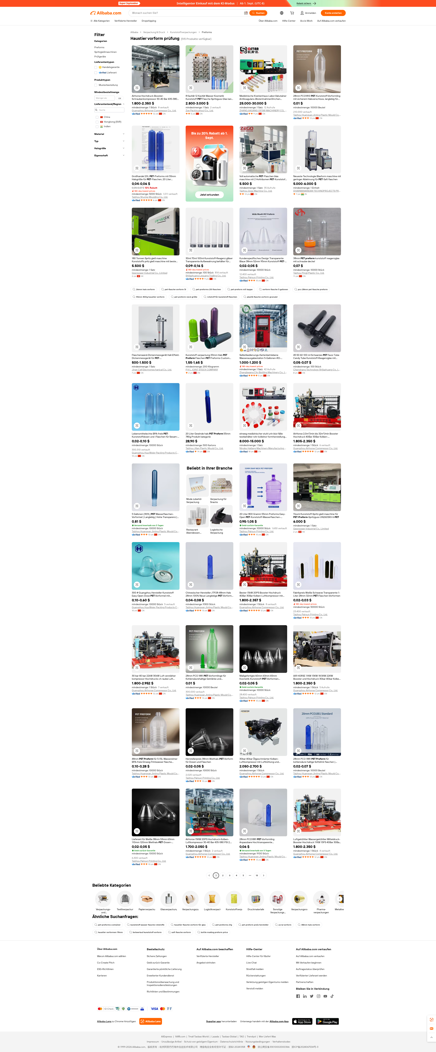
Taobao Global (229, 1036)
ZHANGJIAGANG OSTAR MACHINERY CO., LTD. (263, 110)
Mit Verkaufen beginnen (308, 962)
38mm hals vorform (310, 925)
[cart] (292, 13)
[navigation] (109, 454)
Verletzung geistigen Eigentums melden (267, 982)
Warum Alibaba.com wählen (111, 956)
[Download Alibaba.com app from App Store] (302, 1021)
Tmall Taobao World (198, 1036)
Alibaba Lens (104, 1021)
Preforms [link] (207, 32)
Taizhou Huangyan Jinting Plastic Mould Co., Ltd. (317, 115)
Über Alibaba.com (107, 949)
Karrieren (102, 975)
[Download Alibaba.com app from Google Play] (327, 1021)
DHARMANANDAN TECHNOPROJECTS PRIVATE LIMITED (317, 190)
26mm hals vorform (145, 289)
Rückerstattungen (256, 975)
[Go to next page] (264, 875)
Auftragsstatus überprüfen (310, 969)
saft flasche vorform (181, 932)
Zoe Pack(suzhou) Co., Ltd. (199, 110)
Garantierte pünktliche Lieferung (164, 969)
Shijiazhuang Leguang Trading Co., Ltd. (206, 275)
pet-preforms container (109, 925)
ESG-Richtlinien (105, 969)
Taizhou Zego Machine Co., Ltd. (255, 190)
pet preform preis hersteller (255, 925)
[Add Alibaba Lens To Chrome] (150, 1021)
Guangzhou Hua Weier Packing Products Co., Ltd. (156, 452)
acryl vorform (284, 925)
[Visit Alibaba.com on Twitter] (312, 996)
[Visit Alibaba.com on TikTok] (332, 996)
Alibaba (134, 32)
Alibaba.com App (279, 1021)
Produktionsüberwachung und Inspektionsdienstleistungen (163, 983)
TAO (241, 1036)
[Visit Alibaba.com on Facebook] (298, 996)
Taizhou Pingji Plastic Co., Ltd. (308, 273)
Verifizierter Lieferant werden (311, 975)
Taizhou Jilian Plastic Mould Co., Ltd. (204, 448)
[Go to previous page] (209, 875)
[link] (431, 1019)
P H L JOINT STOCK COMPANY (202, 369)
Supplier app (213, 1021)
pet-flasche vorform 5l (175, 289)
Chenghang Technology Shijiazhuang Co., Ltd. (317, 369)
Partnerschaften (304, 982)
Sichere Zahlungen (157, 956)
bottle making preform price (214, 932)
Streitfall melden (255, 969)
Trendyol (251, 1036)
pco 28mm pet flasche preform (313, 289)
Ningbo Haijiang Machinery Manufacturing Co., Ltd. (263, 448)
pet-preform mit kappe (242, 289)
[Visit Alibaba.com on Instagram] (318, 996)
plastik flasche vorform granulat (262, 297)
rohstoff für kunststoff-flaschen (222, 297)
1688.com (180, 1036)
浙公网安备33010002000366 (274, 1047)
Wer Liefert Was (267, 1036)
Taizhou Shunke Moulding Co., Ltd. (150, 197)
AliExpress (166, 1036)
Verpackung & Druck (154, 32)
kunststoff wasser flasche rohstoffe (147, 925)
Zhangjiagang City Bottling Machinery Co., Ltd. (263, 372)
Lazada (215, 1036)
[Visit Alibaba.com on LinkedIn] (305, 996)
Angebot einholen (206, 962)
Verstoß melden (254, 988)
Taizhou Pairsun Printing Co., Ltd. (256, 277)
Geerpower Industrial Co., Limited (149, 273)
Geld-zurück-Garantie (158, 962)
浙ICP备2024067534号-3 (305, 1047)
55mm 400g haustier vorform (150, 297)
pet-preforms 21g (223, 925)
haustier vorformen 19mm (110, 932)
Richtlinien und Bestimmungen (163, 991)
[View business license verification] (248, 1047)
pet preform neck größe (185, 297)
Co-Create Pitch (105, 962)
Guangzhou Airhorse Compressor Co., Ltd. (154, 110)
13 (257, 875)
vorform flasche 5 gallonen (275, 289)
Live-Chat (251, 962)
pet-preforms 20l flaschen (208, 289)
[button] (246, 13)
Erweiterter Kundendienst (160, 975)
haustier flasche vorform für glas (190, 925)
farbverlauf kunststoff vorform (147, 932)
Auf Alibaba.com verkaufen (310, 956)
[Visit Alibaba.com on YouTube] (325, 996)
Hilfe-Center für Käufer (258, 956)
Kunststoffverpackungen (183, 32)
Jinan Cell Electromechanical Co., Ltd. (152, 369)
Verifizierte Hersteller (208, 956)
